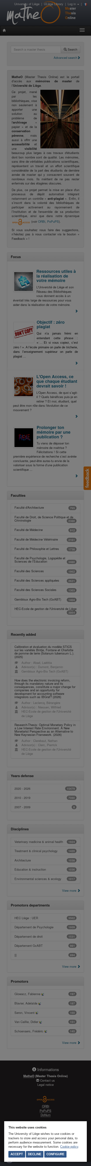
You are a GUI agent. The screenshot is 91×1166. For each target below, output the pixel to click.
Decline (34, 1154)
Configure (55, 1154)
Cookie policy (69, 1146)
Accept (16, 1154)
